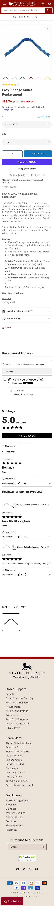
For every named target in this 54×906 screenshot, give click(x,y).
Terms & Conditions (17, 781)
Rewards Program (16, 747)
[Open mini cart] (49, 3)
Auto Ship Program (17, 719)
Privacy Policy (14, 776)
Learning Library (15, 772)
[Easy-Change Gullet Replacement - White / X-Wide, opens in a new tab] (6, 504)
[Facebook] (17, 869)
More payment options (27, 169)
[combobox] (27, 10)
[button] (27, 311)
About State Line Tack (18, 743)
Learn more (39, 364)
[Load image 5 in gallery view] (39, 78)
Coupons (11, 821)
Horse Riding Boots (17, 800)
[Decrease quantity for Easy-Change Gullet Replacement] (5, 154)
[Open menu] (4, 3)
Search (10, 694)
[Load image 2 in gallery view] (14, 78)
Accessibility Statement (19, 785)
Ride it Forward (14, 755)
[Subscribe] (43, 847)
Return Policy (13, 707)
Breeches (11, 804)
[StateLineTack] (22, 3)
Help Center (13, 728)
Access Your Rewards (18, 723)
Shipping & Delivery (17, 702)
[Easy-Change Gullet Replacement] (11, 622)
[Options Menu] (50, 483)
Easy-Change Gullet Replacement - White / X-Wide (30, 506)
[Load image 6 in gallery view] (47, 78)
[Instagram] (24, 869)
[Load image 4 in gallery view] (30, 78)
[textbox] (27, 358)
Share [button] (8, 327)
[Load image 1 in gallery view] (5, 78)
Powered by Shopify (35, 893)
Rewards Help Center (18, 751)
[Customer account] (43, 3)
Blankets (11, 809)
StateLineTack (22, 893)
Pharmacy (11, 830)
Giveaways (12, 768)
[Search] (48, 10)
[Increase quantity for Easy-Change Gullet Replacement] (19, 154)
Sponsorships (14, 760)
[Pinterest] (36, 869)
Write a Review (27, 436)
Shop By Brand (14, 825)
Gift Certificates (15, 817)
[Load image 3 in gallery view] (22, 78)
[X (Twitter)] (30, 869)
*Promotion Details (17, 711)
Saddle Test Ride (15, 764)
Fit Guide (45, 116)
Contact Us (12, 715)
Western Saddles (15, 813)
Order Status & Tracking (20, 698)
